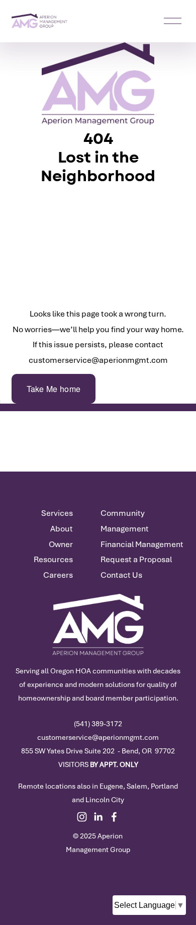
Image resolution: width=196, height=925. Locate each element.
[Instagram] (82, 817)
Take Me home (54, 389)
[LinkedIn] (98, 817)
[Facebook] (114, 817)
